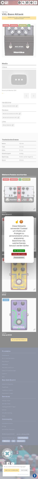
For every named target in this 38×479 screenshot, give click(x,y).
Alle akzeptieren (19, 250)
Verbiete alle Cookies (19, 254)
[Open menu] (35, 2)
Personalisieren (19, 257)
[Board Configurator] (27, 2)
